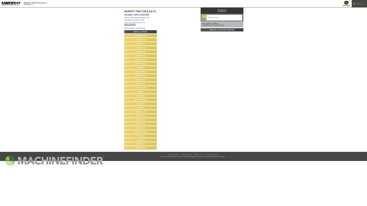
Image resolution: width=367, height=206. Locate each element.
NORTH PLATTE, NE (140, 100)
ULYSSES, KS (140, 140)
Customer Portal (129, 24)
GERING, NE (140, 68)
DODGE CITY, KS (141, 60)
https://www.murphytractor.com (134, 23)
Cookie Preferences (211, 155)
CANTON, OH (140, 44)
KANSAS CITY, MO (140, 88)
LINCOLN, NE (140, 96)
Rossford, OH (140, 124)
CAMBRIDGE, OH (140, 40)
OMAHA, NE (140, 108)
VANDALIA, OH (140, 144)
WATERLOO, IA (140, 148)
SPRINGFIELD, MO (140, 132)
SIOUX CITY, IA (140, 128)
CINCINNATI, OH (141, 48)
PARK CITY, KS (140, 116)
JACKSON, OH (140, 84)
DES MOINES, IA (140, 56)
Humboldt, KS (140, 80)
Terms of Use (198, 155)
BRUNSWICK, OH (140, 36)
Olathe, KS (140, 104)
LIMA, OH (140, 92)
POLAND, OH (140, 120)
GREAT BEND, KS (140, 76)
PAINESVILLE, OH (140, 112)
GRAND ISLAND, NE (141, 72)
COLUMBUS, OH (140, 52)
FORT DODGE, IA (140, 64)
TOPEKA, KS (140, 136)
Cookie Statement (186, 155)
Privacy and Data (172, 155)
